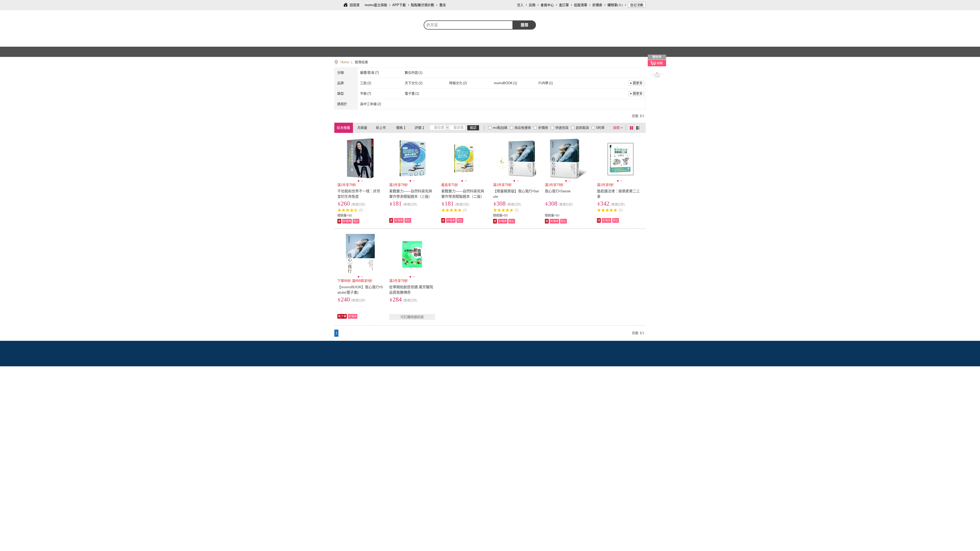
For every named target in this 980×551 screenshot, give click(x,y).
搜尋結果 (361, 62)
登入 (520, 5)
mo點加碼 (500, 128)
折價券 (597, 5)
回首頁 (355, 5)
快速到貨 (562, 128)
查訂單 (564, 5)
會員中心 (547, 5)
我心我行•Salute (558, 191)
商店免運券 (522, 128)
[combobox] (468, 25)
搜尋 (524, 25)
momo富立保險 (376, 5)
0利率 (600, 128)
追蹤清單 (580, 5)
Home (344, 62)
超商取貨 (582, 128)
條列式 (638, 127)
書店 (442, 5)
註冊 (532, 5)
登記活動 (636, 5)
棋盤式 (632, 127)
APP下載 (399, 5)
